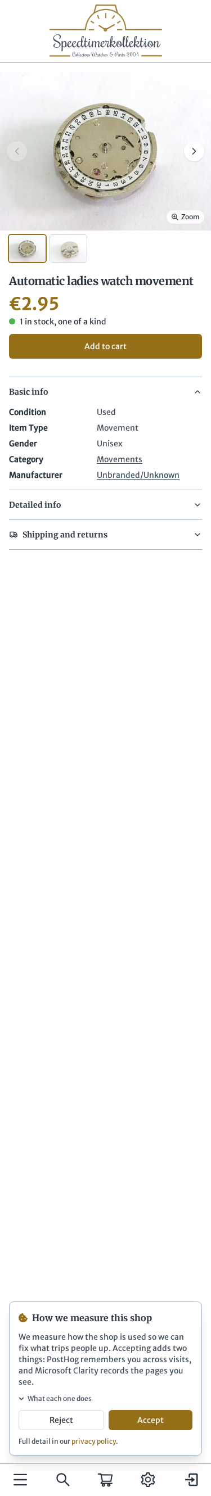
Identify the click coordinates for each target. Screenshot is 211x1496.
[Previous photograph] (17, 151)
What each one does (60, 1398)
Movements (119, 459)
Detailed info (35, 505)
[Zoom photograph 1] (105, 151)
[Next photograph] (194, 151)
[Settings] (148, 1479)
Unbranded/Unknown (138, 475)
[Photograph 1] (27, 249)
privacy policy (93, 1441)
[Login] (190, 1479)
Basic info (28, 392)
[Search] (63, 1479)
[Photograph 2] (68, 249)
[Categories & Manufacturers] (20, 1479)
